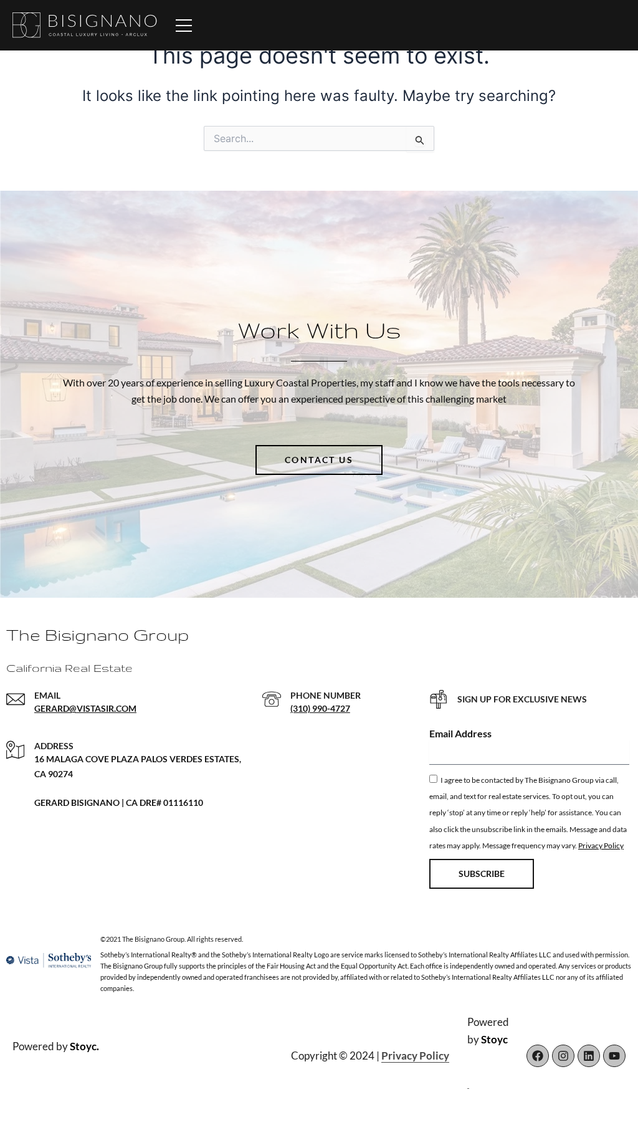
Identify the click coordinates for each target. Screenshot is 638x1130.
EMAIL (47, 695)
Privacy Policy (601, 845)
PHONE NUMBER (325, 695)
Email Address (460, 733)
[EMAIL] (15, 699)
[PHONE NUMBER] (271, 699)
